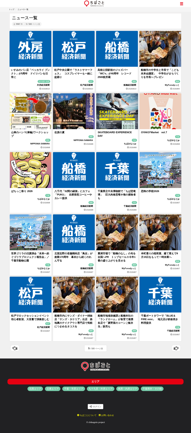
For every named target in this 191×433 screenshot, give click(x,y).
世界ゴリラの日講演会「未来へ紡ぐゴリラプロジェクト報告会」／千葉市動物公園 (30, 257)
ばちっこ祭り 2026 (22, 191)
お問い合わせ (107, 415)
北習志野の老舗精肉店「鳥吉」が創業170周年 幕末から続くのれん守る (73, 257)
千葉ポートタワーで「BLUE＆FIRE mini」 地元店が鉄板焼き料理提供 (159, 319)
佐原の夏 (59, 132)
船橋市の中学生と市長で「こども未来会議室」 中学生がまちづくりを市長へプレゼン (160, 74)
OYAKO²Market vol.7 (154, 132)
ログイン (96, 406)
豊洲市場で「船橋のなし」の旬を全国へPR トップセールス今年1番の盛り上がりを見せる (117, 257)
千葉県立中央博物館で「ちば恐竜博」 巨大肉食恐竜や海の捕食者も (117, 195)
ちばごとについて (88, 415)
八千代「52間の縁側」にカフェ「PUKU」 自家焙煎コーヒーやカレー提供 (73, 195)
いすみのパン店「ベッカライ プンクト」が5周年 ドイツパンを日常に (30, 74)
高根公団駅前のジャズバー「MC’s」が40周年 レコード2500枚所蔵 (114, 74)
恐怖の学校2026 (150, 191)
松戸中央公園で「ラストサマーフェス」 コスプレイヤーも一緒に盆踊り (73, 74)
